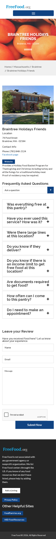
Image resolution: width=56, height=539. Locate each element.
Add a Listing (11, 490)
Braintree (37, 66)
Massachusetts (21, 66)
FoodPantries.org (12, 513)
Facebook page (10, 154)
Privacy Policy (10, 500)
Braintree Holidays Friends (21, 70)
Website (8, 161)
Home (7, 66)
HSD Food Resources (14, 520)
